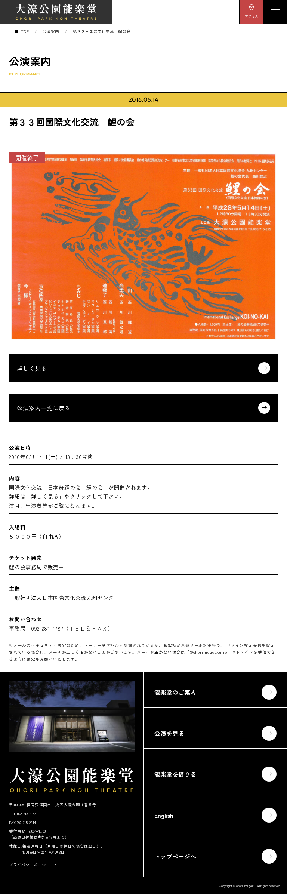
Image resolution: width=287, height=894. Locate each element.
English (163, 815)
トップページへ (175, 856)
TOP (25, 31)
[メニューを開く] (275, 12)
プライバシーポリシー (29, 864)
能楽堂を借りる (175, 774)
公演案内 (51, 31)
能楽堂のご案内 (175, 692)
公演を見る (169, 733)
